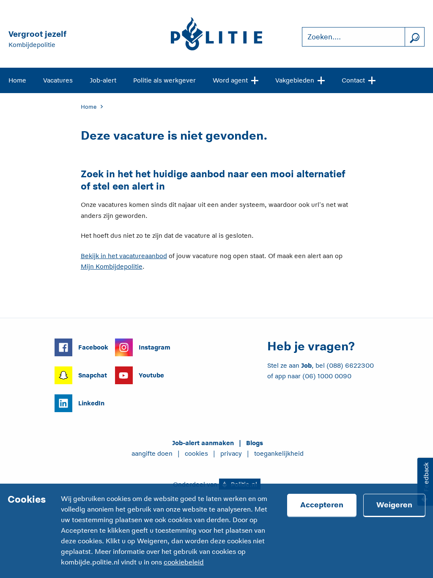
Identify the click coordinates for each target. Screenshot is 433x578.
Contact (353, 80)
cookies (196, 453)
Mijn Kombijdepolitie (112, 266)
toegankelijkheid (279, 453)
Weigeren (394, 504)
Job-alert (103, 80)
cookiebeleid (184, 562)
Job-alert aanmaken (203, 443)
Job (306, 365)
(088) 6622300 (350, 365)
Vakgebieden (294, 80)
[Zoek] (414, 37)
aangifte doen (152, 453)
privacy (231, 453)
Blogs (254, 443)
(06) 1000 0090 (326, 376)
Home (17, 80)
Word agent (230, 80)
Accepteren (321, 504)
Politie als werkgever (164, 80)
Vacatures (58, 80)
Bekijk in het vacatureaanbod (124, 256)
